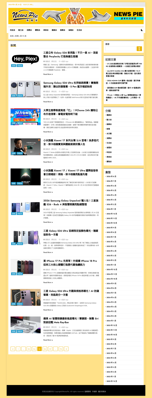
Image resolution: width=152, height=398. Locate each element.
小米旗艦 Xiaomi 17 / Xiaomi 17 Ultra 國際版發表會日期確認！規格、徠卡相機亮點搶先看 (70, 172)
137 (50, 349)
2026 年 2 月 (111, 204)
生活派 (79, 30)
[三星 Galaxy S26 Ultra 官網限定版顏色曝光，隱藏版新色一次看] (26, 237)
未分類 (109, 133)
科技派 (12, 30)
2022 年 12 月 (112, 381)
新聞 (17, 36)
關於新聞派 (102, 392)
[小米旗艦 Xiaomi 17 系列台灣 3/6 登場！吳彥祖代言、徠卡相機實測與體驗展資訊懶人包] (26, 146)
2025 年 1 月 (111, 265)
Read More (47, 74)
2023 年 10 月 (112, 334)
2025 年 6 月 (111, 241)
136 (45, 349)
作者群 (94, 392)
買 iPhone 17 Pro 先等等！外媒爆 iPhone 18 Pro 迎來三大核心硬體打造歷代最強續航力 (70, 262)
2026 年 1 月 (111, 209)
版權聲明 (88, 392)
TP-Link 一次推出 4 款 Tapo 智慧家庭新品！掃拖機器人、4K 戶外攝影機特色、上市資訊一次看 (123, 97)
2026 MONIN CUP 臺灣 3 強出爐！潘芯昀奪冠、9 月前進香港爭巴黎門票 (123, 81)
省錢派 (70, 30)
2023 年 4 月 (111, 362)
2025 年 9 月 (111, 227)
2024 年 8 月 (111, 288)
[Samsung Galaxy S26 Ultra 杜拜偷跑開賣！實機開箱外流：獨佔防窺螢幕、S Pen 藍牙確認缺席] (26, 89)
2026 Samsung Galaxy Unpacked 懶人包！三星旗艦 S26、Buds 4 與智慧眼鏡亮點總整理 (70, 202)
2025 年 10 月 (112, 223)
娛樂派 (62, 30)
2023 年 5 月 (111, 358)
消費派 (29, 30)
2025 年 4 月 (111, 251)
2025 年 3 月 (111, 255)
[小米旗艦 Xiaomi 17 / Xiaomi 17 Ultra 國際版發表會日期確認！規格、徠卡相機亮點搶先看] (26, 176)
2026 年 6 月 (111, 186)
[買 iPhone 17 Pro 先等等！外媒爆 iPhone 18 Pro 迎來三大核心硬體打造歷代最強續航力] (26, 267)
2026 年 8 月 (111, 176)
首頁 (12, 36)
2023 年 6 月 (111, 353)
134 (34, 349)
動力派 (20, 30)
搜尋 (107, 44)
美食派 (45, 30)
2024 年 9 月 (111, 283)
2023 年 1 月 (111, 376)
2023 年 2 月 (111, 372)
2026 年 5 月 (111, 190)
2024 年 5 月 (111, 302)
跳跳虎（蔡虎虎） (51, 61)
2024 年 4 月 (112, 306)
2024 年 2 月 (111, 316)
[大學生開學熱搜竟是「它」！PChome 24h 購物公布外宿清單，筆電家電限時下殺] (26, 116)
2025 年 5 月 (111, 246)
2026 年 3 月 (111, 200)
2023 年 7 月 (111, 348)
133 (29, 349)
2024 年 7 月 (111, 293)
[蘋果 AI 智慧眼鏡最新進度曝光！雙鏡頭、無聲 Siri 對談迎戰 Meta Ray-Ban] (26, 324)
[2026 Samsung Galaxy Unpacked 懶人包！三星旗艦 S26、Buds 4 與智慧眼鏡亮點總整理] (26, 207)
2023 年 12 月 (112, 325)
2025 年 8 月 (111, 232)
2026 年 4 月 (111, 195)
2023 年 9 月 (111, 339)
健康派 (54, 30)
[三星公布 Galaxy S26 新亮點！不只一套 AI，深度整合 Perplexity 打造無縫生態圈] (26, 59)
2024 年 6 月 (111, 297)
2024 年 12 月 (112, 269)
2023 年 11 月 (112, 330)
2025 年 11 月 (112, 218)
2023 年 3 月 (111, 367)
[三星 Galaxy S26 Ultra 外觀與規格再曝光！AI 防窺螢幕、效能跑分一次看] (26, 297)
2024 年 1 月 (111, 320)
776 (61, 349)
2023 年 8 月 (111, 344)
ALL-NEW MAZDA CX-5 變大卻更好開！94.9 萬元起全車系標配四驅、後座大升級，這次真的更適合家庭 (123, 73)
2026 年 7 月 (111, 181)
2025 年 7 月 (111, 237)
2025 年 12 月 (112, 214)
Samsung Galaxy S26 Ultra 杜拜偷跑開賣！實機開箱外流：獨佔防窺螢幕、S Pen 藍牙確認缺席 (70, 84)
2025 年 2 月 (111, 260)
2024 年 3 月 (111, 311)
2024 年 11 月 (112, 274)
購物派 (37, 30)
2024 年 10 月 (112, 279)
